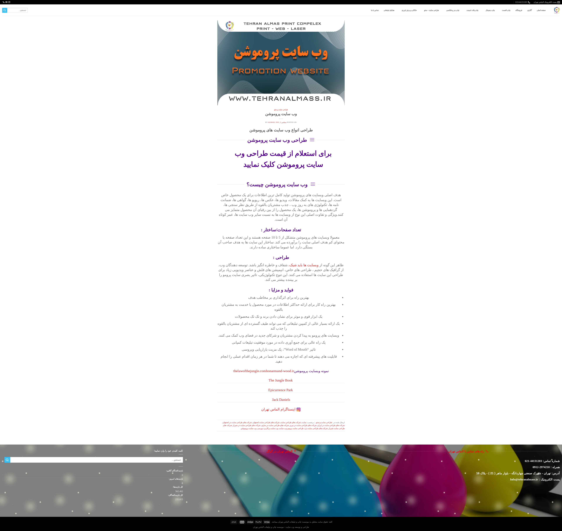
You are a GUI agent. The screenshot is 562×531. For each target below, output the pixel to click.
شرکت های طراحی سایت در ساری (275, 425)
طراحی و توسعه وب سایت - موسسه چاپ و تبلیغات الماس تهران (281, 527)
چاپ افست (506, 10)
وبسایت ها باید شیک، (303, 265)
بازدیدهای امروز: (175, 479)
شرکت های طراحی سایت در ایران (331, 425)
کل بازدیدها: (177, 487)
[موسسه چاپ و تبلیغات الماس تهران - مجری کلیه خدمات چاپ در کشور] (557, 10)
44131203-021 (533, 461)
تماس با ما (375, 10)
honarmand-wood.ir (280, 371)
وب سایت (283, 428)
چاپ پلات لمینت (472, 10)
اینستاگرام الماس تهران (278, 409)
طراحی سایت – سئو (431, 10)
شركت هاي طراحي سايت (290, 422)
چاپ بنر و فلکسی (452, 10)
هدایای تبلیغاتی (389, 10)
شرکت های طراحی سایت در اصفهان (237, 422)
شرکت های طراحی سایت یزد (316, 428)
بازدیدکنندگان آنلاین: (174, 470)
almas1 (271, 122)
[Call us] (4, 2)
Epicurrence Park (280, 390)
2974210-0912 (541, 467)
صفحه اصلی (541, 10)
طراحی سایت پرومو (296, 428)
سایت (304, 422)
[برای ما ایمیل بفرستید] (6, 2)
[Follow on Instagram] (9, 2)
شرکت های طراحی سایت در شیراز (247, 425)
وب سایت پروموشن (281, 114)
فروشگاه (518, 10)
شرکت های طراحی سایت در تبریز (303, 425)
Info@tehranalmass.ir (524, 479)
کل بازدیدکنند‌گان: (175, 495)
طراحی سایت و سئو (281, 109)
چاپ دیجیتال (490, 10)
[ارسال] (4, 10)
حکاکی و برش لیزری (409, 10)
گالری (529, 10)
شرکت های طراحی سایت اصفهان (266, 422)
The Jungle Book (281, 380)
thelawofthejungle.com (249, 371)
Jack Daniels (281, 400)
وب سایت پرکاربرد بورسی (267, 428)
